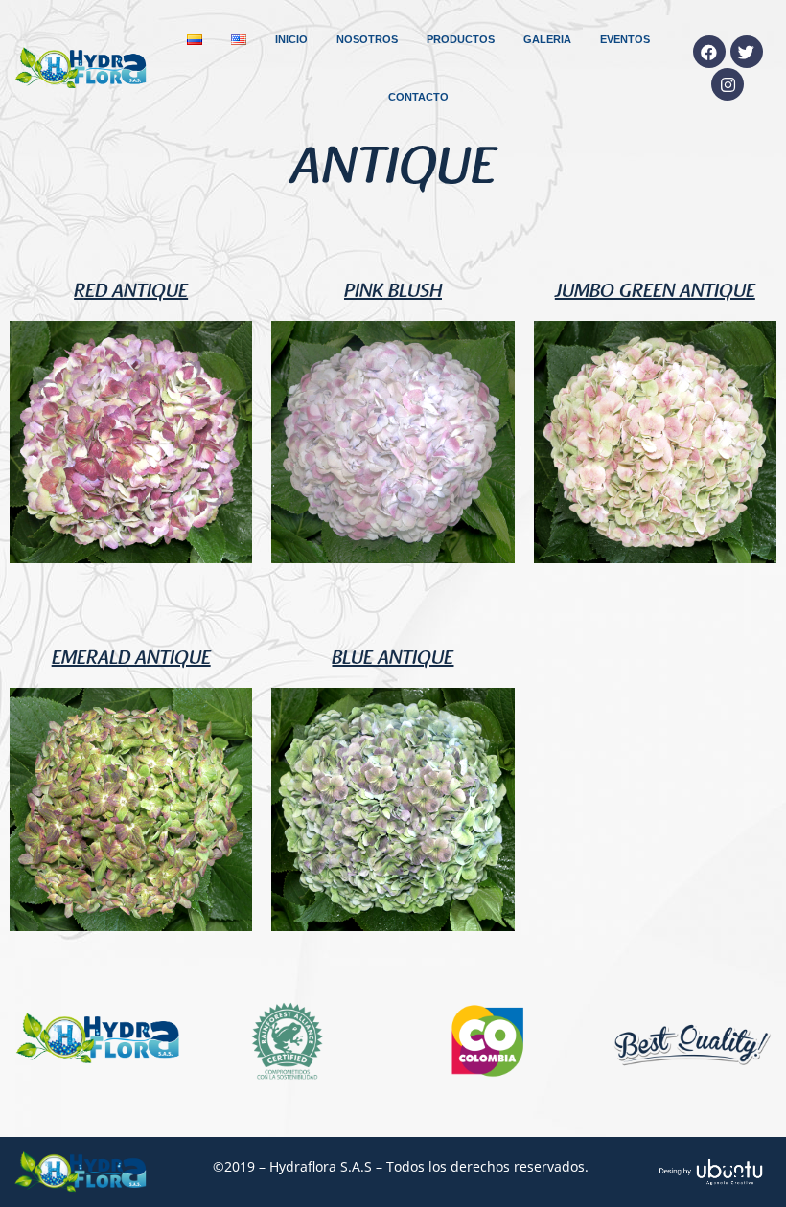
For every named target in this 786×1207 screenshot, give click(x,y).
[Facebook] (709, 51)
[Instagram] (727, 84)
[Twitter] (746, 51)
